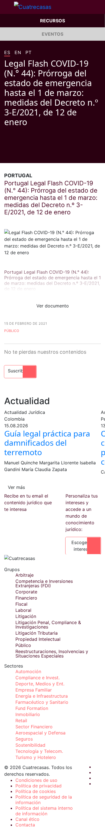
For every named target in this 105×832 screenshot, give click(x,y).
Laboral (23, 610)
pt (28, 52)
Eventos (52, 34)
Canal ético (27, 819)
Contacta (25, 825)
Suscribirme (20, 370)
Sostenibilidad (30, 745)
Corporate (26, 592)
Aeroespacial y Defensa (40, 733)
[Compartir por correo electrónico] (38, 155)
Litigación (25, 616)
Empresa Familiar (33, 690)
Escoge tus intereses (83, 546)
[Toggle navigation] (7, 7)
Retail (21, 720)
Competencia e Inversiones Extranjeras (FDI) (44, 583)
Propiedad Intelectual (37, 639)
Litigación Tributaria (36, 633)
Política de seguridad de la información (43, 799)
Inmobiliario (27, 714)
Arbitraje (24, 575)
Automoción (28, 671)
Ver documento (52, 306)
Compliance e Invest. (37, 677)
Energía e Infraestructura (41, 696)
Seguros (24, 739)
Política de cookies (35, 791)
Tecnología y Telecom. (39, 751)
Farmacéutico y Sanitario (41, 702)
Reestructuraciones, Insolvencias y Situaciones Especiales (51, 653)
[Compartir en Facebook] (6, 155)
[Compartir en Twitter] (17, 155)
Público (11, 331)
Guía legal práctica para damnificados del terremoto (47, 442)
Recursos (52, 20)
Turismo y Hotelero (35, 757)
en (18, 52)
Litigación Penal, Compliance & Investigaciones (48, 624)
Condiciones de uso (36, 780)
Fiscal (21, 604)
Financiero (26, 598)
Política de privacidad (38, 786)
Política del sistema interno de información (44, 810)
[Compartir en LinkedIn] (28, 155)
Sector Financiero (34, 726)
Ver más (16, 487)
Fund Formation (31, 708)
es (7, 52)
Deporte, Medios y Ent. (39, 683)
